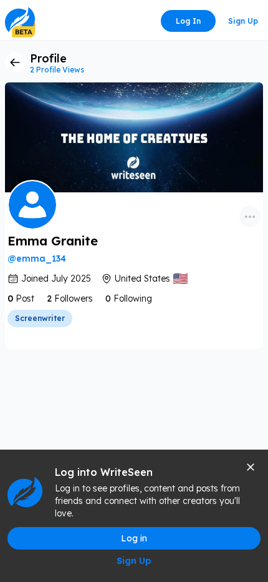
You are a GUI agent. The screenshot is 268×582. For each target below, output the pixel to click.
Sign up (243, 21)
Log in (188, 21)
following (132, 298)
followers (73, 298)
